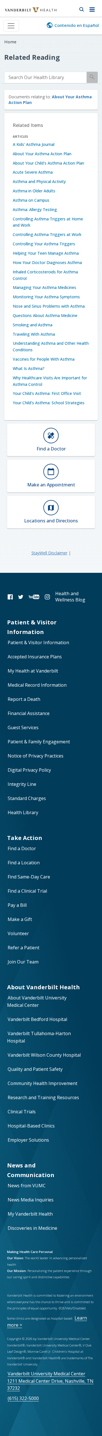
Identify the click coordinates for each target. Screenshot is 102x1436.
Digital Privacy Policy (29, 770)
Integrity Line (22, 784)
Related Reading (32, 57)
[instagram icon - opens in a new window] (47, 596)
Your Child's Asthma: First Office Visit (47, 393)
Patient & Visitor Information (38, 642)
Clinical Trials (22, 1112)
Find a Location (24, 863)
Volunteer (18, 933)
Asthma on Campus (31, 200)
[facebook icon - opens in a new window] (10, 596)
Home (10, 41)
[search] (45, 77)
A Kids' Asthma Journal (33, 144)
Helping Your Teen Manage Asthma (46, 253)
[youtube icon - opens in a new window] (34, 596)
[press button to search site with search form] (81, 8)
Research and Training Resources (43, 1097)
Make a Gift (20, 919)
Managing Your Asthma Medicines (44, 287)
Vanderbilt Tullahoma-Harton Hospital (39, 1037)
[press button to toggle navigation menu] (94, 8)
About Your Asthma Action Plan (42, 153)
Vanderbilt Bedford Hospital (37, 1019)
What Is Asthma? (28, 368)
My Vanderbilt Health (30, 1214)
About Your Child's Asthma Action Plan (48, 163)
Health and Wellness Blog (70, 596)
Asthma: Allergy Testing (35, 209)
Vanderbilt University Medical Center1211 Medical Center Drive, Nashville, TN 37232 (50, 1381)
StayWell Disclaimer (49, 553)
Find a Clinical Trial (27, 891)
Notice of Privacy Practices (35, 756)
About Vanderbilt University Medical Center (37, 1001)
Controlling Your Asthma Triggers (44, 243)
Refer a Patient (23, 947)
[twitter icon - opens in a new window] (21, 596)
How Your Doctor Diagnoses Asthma (47, 262)
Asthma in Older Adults (34, 190)
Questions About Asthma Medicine (45, 315)
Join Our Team (23, 962)
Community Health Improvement (42, 1083)
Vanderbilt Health (24, 12)
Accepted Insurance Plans (35, 657)
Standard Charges (27, 798)
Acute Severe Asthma (33, 172)
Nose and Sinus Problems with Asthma (49, 306)
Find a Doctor (22, 848)
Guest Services (23, 727)
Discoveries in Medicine (32, 1228)
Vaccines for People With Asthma (44, 359)
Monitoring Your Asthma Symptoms (46, 296)
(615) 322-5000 (23, 1398)
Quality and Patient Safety (35, 1069)
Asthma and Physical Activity (39, 181)
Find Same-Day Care (29, 877)
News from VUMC (27, 1185)
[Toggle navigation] (11, 25)
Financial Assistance (29, 713)
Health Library (23, 812)
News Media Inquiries (31, 1200)
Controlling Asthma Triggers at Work (47, 234)
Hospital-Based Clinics (31, 1126)
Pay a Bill (17, 905)
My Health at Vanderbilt (33, 671)
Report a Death (24, 699)
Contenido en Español (76, 25)
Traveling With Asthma (34, 334)
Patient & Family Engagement (39, 742)
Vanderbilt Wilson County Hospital (44, 1055)
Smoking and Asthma (32, 324)
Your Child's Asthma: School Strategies (48, 402)
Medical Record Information (37, 685)
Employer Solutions (28, 1140)
